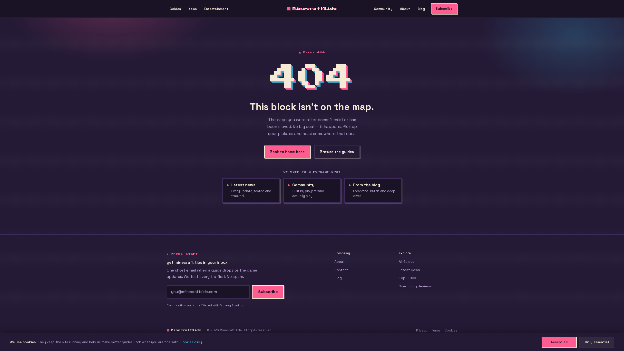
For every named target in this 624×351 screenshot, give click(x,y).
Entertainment (216, 9)
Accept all (559, 342)
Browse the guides (337, 152)
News (192, 9)
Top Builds (407, 278)
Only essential (597, 342)
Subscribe (444, 9)
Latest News (409, 270)
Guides (175, 9)
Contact (341, 270)
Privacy (421, 330)
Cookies (451, 330)
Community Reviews (415, 286)
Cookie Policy (191, 342)
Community (383, 9)
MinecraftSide (314, 8)
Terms (436, 330)
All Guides (407, 261)
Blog (421, 9)
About (405, 9)
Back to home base (287, 152)
